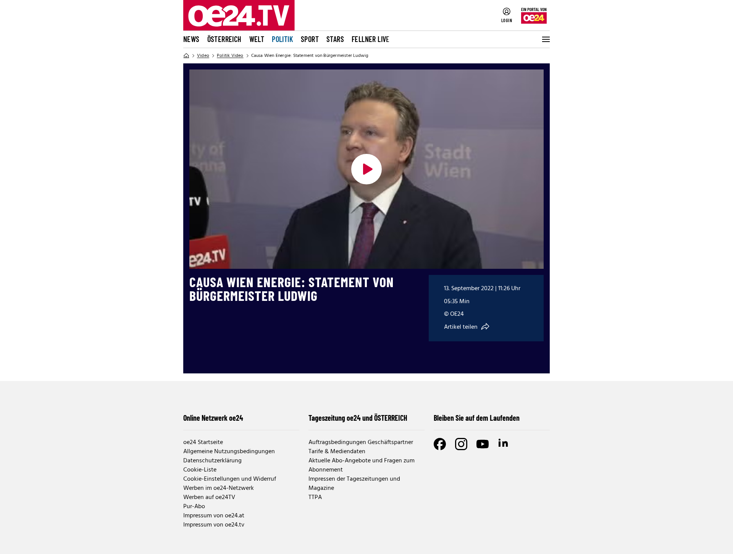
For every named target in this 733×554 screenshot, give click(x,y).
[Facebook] (440, 444)
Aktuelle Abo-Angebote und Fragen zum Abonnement (361, 465)
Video (203, 56)
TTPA (315, 497)
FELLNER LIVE (371, 39)
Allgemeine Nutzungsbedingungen (229, 452)
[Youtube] (482, 444)
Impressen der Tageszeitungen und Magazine (354, 483)
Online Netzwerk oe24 (213, 417)
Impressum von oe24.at (213, 516)
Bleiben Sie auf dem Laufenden (477, 417)
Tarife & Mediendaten (336, 452)
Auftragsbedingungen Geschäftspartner (360, 442)
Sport (310, 39)
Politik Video (230, 56)
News (191, 39)
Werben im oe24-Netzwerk (218, 488)
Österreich (224, 39)
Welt (257, 39)
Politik (282, 39)
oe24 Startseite (203, 442)
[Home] (186, 56)
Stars (335, 39)
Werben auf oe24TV (209, 497)
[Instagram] (461, 444)
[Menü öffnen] (545, 39)
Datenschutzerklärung (212, 461)
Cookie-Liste (199, 470)
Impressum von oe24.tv (213, 525)
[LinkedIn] (504, 444)
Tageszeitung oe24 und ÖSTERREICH (357, 417)
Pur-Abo (194, 507)
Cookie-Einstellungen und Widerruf (229, 479)
